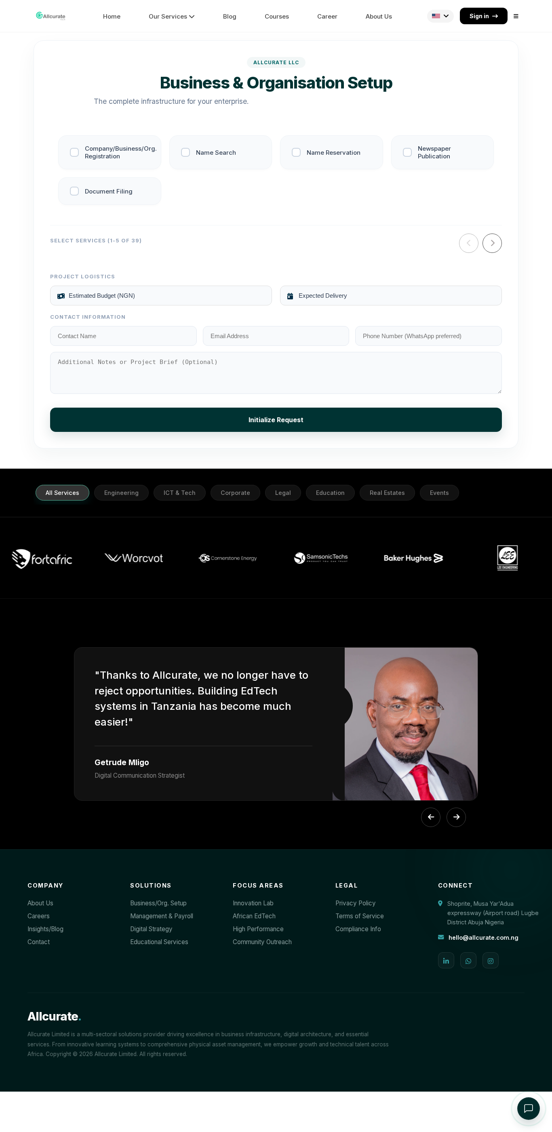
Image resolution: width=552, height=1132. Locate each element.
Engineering (121, 492)
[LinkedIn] (446, 960)
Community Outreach (262, 942)
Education (330, 492)
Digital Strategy (151, 929)
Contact (38, 942)
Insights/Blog (45, 929)
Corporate (235, 492)
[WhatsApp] (468, 960)
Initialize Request (276, 420)
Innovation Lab (253, 903)
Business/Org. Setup (158, 903)
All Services (62, 492)
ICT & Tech (180, 492)
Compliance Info (358, 929)
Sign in (479, 16)
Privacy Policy (355, 903)
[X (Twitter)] (490, 960)
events (439, 492)
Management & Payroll (161, 916)
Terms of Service (359, 916)
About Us (379, 16)
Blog (229, 16)
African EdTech (254, 916)
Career (327, 16)
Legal (283, 492)
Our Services (169, 16)
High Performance (258, 929)
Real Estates (387, 492)
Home (111, 16)
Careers (38, 916)
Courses (277, 16)
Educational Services (159, 942)
